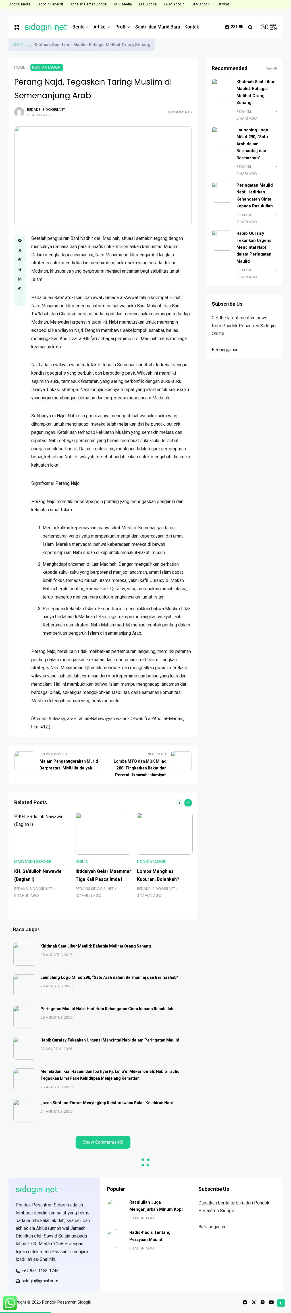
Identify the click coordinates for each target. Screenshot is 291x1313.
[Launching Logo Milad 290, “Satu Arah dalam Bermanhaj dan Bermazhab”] (24, 985)
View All (271, 68)
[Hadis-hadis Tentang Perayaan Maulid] (116, 1238)
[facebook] (245, 1302)
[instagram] (262, 1302)
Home (19, 67)
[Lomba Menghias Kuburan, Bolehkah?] (165, 834)
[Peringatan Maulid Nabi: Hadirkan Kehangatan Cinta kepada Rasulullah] (24, 1017)
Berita (19, 44)
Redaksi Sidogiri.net (46, 109)
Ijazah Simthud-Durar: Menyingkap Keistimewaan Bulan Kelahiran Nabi (106, 1102)
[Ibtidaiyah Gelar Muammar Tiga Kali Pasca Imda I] (103, 834)
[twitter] (253, 1302)
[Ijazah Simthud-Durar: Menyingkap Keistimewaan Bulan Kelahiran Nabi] (24, 1111)
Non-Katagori (46, 67)
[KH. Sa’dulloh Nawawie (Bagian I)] (42, 834)
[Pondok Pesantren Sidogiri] (44, 27)
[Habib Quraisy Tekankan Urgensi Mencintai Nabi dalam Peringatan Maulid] (24, 1048)
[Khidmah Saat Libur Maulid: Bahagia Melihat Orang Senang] (29, 45)
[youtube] (271, 1302)
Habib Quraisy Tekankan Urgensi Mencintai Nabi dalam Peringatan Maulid (109, 1040)
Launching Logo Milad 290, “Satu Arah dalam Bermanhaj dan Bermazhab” (109, 977)
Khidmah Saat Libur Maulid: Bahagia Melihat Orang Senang (92, 44)
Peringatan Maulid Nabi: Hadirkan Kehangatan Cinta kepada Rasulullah (106, 1008)
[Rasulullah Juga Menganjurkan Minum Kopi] (116, 1208)
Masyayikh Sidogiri (33, 861)
